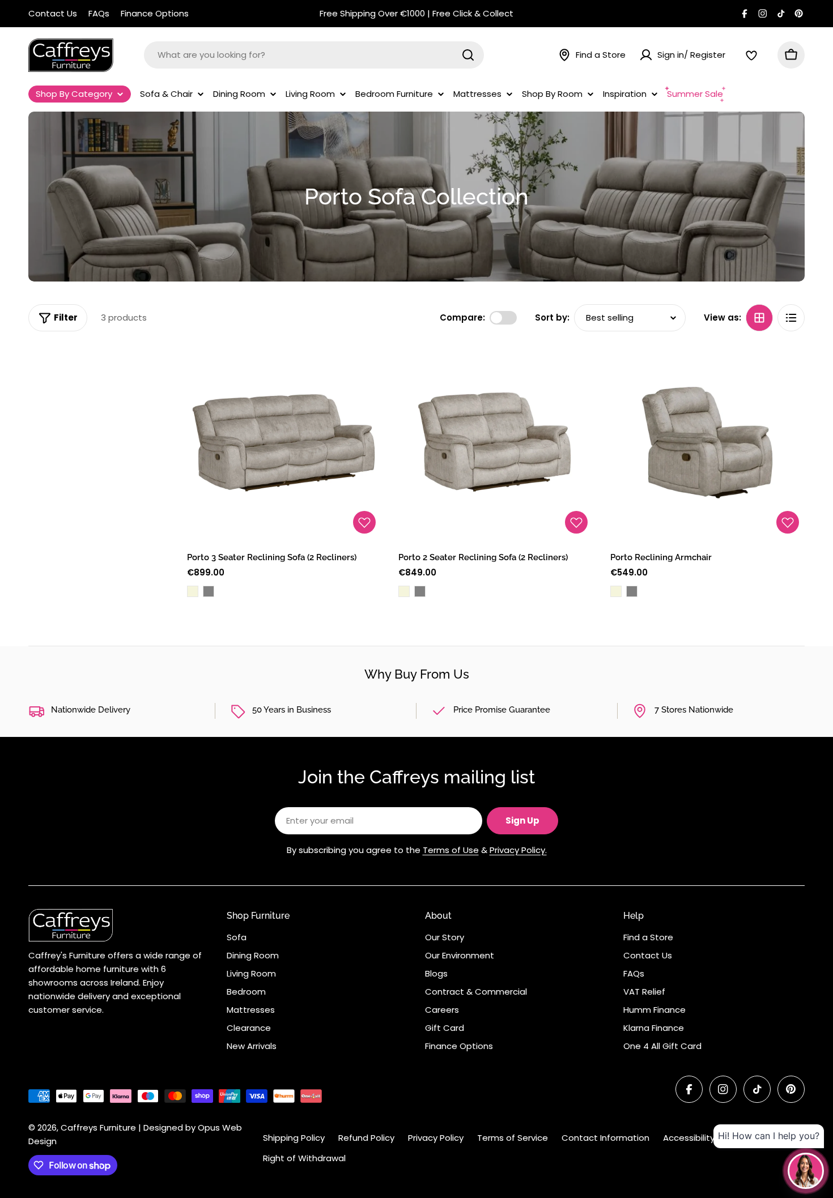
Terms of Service (512, 1138)
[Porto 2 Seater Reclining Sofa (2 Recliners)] (495, 442)
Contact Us (52, 13)
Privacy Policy (436, 1138)
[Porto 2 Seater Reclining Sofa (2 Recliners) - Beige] (404, 591)
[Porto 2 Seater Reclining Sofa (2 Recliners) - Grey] (420, 591)
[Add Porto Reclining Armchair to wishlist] (787, 522)
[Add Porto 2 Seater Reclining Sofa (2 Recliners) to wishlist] (576, 522)
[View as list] (791, 317)
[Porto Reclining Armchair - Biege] (616, 591)
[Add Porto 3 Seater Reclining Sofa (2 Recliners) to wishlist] (364, 522)
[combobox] (314, 55)
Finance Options (155, 13)
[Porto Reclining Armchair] (707, 442)
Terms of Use (451, 850)
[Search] (468, 55)
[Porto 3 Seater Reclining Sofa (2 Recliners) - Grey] (208, 591)
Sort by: (552, 317)
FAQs (98, 13)
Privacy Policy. (518, 850)
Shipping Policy (294, 1138)
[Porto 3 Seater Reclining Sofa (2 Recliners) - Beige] (192, 591)
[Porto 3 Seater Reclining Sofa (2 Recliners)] (284, 442)
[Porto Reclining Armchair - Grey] (632, 591)
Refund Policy (366, 1138)
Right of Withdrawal (304, 1158)
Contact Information (605, 1138)
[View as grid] (759, 317)
